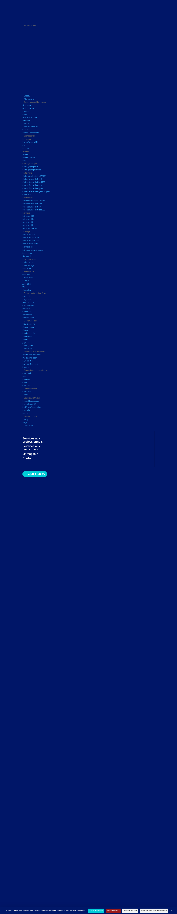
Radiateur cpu (28, 262)
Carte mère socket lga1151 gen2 (36, 191)
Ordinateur (26, 105)
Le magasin (30, 454)
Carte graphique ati (30, 166)
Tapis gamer (27, 345)
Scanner (25, 367)
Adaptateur (27, 379)
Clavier (25, 330)
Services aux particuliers (31, 448)
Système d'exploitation (31, 407)
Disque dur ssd (28, 234)
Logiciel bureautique (30, 401)
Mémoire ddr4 (28, 219)
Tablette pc (27, 123)
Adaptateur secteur (30, 126)
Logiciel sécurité (29, 404)
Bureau (27, 96)
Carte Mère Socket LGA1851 (34, 176)
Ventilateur (26, 268)
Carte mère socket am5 (32, 179)
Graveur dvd (27, 256)
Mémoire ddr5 (28, 216)
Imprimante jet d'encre (31, 354)
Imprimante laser (29, 358)
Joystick (25, 342)
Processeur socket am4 (32, 207)
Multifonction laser (30, 364)
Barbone (26, 120)
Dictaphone (27, 314)
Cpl (23, 145)
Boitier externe (28, 157)
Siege (24, 422)
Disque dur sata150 (30, 237)
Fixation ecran (28, 317)
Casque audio (28, 305)
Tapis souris (27, 348)
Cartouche (26, 391)
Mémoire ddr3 (28, 222)
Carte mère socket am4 (32, 185)
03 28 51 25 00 (36, 474)
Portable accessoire (30, 132)
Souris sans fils (28, 333)
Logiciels (26, 410)
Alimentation (27, 277)
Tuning (25, 419)
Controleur (26, 290)
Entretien (26, 413)
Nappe (25, 376)
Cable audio (27, 373)
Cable (24, 382)
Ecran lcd (26, 296)
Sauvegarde (27, 253)
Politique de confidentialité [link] (154, 910)
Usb (24, 287)
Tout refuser (113, 910)
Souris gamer (28, 336)
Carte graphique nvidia (31, 170)
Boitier (25, 154)
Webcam (26, 308)
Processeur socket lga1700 (33, 210)
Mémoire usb (28, 247)
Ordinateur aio (28, 108)
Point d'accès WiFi (30, 142)
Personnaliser (130, 910)
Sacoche (26, 129)
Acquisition (26, 284)
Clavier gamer (28, 327)
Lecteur (25, 280)
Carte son (26, 194)
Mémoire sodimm (29, 228)
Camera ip (26, 311)
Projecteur (26, 299)
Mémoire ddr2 (28, 225)
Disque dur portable (30, 240)
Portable (26, 111)
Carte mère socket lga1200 (33, 188)
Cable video (27, 385)
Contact (28, 459)
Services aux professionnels (32, 440)
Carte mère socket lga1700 (33, 182)
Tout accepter (96, 910)
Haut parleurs (28, 302)
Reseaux (26, 148)
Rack (24, 160)
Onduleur (26, 274)
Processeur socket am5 (32, 203)
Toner (24, 394)
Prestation (28, 425)
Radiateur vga (28, 265)
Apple (24, 114)
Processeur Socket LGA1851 (34, 200)
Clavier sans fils (28, 324)
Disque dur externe (30, 243)
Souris (25, 339)
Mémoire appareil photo (32, 250)
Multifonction (28, 361)
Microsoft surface (29, 117)
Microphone (29, 99)
